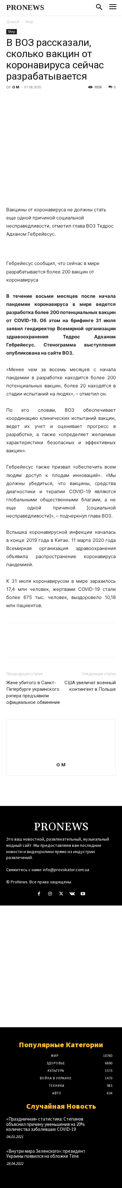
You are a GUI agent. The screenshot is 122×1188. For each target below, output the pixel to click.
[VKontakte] (72, 894)
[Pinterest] (41, 101)
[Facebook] (12, 101)
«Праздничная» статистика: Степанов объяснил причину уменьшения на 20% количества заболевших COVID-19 (45, 1124)
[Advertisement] (61, 966)
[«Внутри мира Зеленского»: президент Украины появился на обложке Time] (105, 1158)
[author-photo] (61, 755)
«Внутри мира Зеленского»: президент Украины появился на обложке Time (45, 1153)
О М (15, 87)
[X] (27, 101)
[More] (70, 101)
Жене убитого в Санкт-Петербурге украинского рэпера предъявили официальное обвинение (33, 692)
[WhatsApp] (55, 101)
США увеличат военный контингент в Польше (90, 686)
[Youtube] (83, 894)
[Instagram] (50, 894)
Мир (29, 21)
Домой (12, 21)
